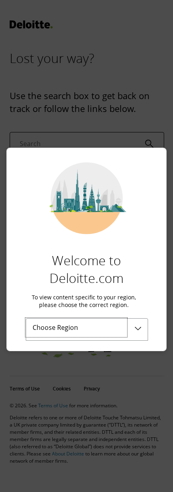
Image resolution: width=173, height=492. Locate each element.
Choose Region (55, 327)
